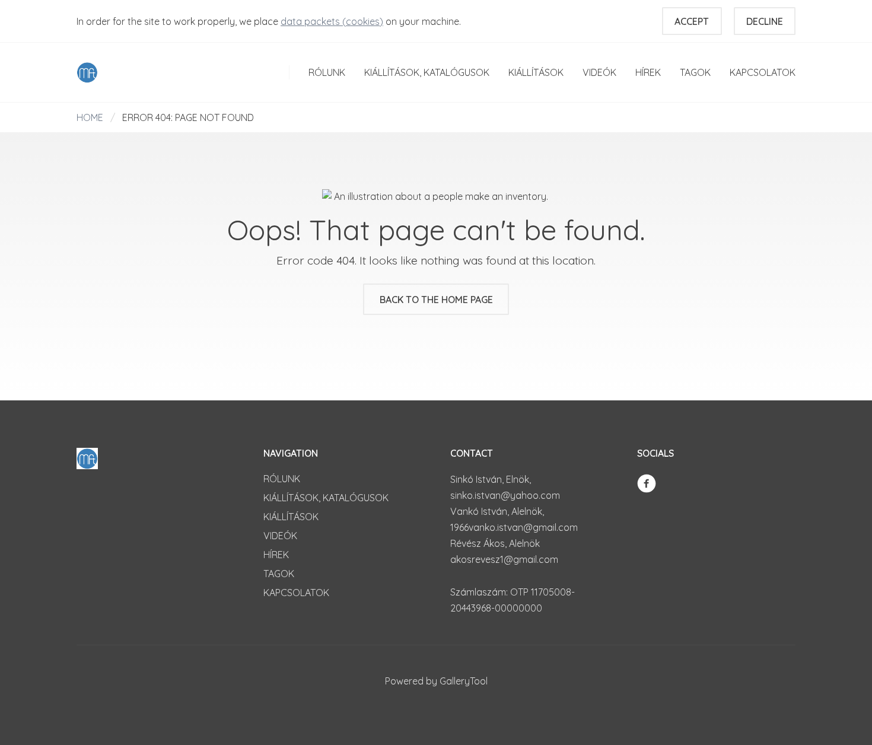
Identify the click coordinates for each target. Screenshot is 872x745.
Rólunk (326, 72)
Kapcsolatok (762, 72)
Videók (599, 72)
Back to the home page (436, 299)
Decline (764, 21)
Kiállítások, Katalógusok (426, 72)
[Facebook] (646, 482)
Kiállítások (536, 72)
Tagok (695, 72)
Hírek (648, 72)
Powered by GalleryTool (436, 681)
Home (90, 117)
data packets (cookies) (332, 21)
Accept (691, 21)
